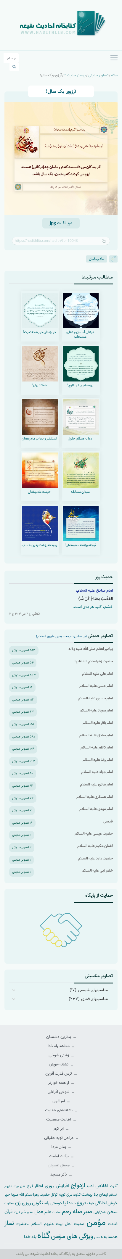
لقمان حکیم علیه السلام (95, 846)
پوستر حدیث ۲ (75, 75)
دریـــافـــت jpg (61, 223)
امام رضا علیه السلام (98, 760)
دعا (73, 1203)
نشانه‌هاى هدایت (59, 1110)
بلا (96, 1194)
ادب (90, 1186)
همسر (98, 1237)
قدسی (108, 821)
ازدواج (78, 1185)
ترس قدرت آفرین (59, 1073)
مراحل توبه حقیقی (59, 1137)
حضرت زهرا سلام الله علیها (94, 661)
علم (47, 1211)
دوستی (56, 1203)
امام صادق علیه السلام (96, 735)
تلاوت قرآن (73, 1195)
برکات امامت (59, 1156)
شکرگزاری (99, 1212)
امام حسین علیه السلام (95, 698)
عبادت (56, 1212)
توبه (62, 1194)
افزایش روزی (57, 1185)
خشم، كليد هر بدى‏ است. (93, 606)
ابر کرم (59, 1128)
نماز (9, 1223)
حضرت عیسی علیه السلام (94, 833)
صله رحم (72, 1211)
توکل (54, 1195)
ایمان (103, 1194)
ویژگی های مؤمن (72, 1236)
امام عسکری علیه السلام (94, 797)
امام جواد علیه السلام (97, 772)
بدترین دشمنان (59, 1036)
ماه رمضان (96, 259)
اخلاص (101, 1185)
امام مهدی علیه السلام (96, 809)
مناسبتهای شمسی (93, 990)
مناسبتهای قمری (94, 999)
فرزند (17, 1212)
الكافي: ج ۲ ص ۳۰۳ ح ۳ (25, 613)
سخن (112, 1212)
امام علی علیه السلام (97, 674)
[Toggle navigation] (114, 58)
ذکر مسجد (59, 1174)
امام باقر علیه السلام (98, 723)
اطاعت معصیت (59, 1119)
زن (18, 1202)
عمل (38, 1212)
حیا (7, 1194)
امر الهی (59, 1101)
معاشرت (22, 1224)
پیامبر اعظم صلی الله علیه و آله (90, 649)
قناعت (113, 1224)
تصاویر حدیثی (98, 75)
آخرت (114, 1186)
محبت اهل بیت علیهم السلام (57, 1224)
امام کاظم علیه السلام (97, 747)
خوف (90, 1203)
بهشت (86, 1194)
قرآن (8, 1212)
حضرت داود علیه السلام (95, 858)
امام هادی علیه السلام (96, 784)
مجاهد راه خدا (59, 1046)
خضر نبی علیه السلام (97, 870)
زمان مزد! (59, 1147)
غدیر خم (27, 1212)
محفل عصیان (59, 1165)
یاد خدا (30, 1237)
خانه (114, 75)
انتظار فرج (35, 1186)
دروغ (81, 1203)
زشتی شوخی (59, 1055)
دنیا (66, 1202)
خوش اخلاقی (106, 1203)
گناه (43, 1236)
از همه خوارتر (59, 1082)
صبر (87, 1211)
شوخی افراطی (59, 1092)
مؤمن (96, 1222)
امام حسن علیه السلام (96, 686)
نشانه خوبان (59, 1064)
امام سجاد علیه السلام (96, 710)
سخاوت (9, 1203)
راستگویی (40, 1203)
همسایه (111, 1236)
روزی (26, 1203)
